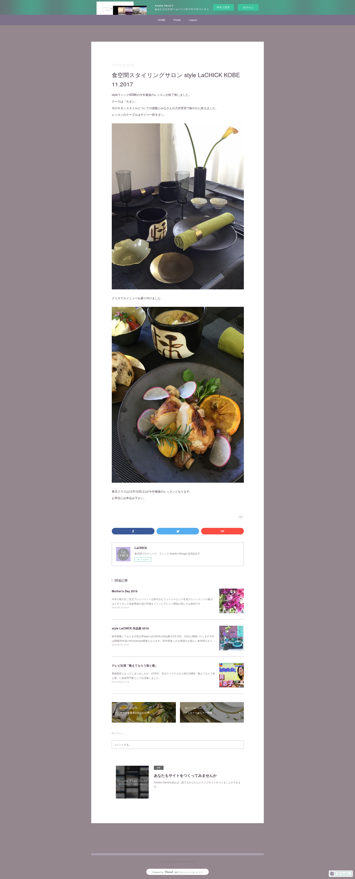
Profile (177, 20)
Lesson (193, 20)
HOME (161, 20)
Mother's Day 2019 (124, 591)
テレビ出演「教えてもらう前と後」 (135, 665)
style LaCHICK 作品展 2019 (130, 628)
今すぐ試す (223, 7)
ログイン (248, 7)
